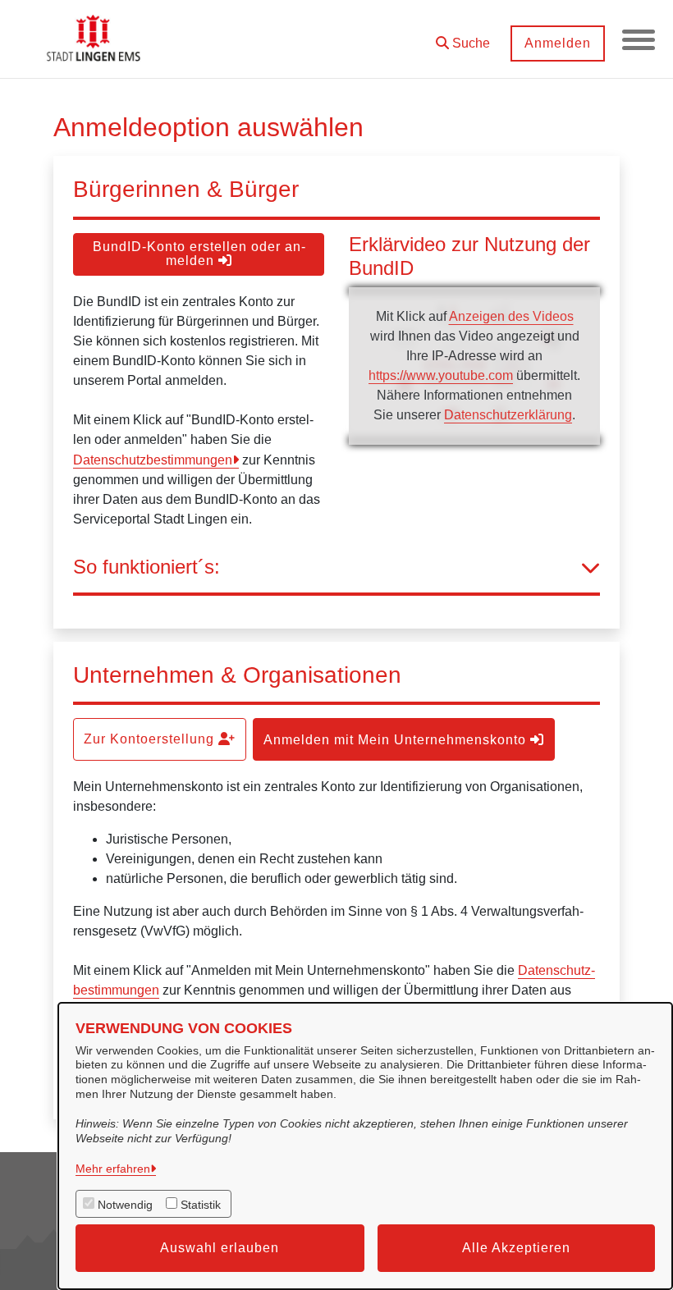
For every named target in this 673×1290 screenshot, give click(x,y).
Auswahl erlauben (219, 1248)
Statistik (201, 1204)
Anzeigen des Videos (511, 316)
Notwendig (125, 1204)
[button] (463, 37)
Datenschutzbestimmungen (152, 460)
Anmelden (557, 43)
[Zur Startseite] (95, 39)
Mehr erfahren (113, 1168)
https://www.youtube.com (441, 375)
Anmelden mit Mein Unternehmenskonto (396, 740)
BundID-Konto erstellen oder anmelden (199, 254)
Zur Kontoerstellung (151, 739)
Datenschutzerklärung (508, 415)
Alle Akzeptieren (516, 1248)
